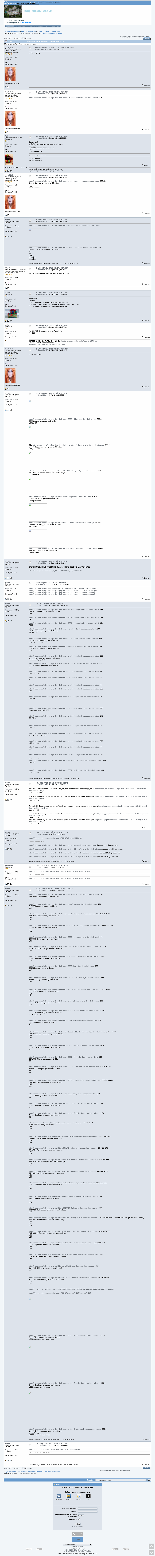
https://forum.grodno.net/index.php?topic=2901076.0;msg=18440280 (55, 838)
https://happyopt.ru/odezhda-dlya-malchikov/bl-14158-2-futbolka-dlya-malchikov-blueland (63, 1278)
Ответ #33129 (42, 395)
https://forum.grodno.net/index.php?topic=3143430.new (47, 344)
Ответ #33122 (42, 138)
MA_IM (7, 268)
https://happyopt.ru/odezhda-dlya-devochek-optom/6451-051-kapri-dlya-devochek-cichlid (63, 548)
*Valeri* (7, 136)
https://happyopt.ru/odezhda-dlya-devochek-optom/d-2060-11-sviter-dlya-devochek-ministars (68, 445)
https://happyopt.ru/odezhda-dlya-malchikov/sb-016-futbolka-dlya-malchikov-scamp (61, 1243)
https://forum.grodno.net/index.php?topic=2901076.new (79, 341)
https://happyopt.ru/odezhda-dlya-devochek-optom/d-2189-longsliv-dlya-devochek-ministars (64, 733)
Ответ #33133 (43, 785)
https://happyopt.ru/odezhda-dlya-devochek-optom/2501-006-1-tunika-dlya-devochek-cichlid (64, 894)
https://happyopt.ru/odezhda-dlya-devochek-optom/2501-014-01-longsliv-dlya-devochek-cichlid (65, 760)
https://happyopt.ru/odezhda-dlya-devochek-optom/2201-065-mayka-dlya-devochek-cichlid (63, 1057)
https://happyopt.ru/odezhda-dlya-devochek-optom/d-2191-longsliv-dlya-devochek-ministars (64, 747)
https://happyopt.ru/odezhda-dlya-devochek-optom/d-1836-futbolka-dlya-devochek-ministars (64, 1113)
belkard (7, 219)
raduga (27, 33)
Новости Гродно (20, 26)
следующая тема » (143, 36)
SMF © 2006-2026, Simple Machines (77, 1550)
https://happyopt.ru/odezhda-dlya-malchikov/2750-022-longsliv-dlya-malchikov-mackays (62, 588)
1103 (17, 38)
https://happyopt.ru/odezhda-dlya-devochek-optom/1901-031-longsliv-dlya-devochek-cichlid (64, 609)
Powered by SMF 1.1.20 (77, 1548)
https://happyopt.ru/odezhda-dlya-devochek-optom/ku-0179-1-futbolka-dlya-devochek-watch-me (65, 947)
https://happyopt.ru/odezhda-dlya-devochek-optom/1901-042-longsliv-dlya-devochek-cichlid (64, 623)
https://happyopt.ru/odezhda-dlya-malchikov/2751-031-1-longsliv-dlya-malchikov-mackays (63, 471)
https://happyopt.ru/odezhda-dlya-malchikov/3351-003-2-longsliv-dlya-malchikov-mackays (63, 1218)
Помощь (29, 26)
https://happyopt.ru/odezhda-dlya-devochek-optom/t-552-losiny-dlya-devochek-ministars (62, 1094)
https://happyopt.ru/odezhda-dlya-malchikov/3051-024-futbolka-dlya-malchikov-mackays (62, 1148)
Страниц (7, 38)
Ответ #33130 (42, 563)
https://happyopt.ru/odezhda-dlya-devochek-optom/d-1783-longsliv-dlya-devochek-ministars (64, 685)
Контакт (77, 1540)
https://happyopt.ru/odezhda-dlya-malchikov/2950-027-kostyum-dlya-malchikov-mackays (63, 1136)
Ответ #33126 (42, 294)
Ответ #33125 (42, 270)
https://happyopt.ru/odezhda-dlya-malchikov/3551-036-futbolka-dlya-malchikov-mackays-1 (63, 1160)
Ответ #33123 (42, 177)
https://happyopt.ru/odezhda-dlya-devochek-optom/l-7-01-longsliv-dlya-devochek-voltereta (63, 646)
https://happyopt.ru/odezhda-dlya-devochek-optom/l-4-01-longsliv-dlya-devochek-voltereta (63, 639)
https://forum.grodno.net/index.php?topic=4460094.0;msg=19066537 (55, 571)
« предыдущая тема (128, 36)
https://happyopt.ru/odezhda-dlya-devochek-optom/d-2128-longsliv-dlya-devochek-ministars (64, 716)
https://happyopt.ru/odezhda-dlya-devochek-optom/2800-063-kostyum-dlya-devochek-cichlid (64, 937)
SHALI (16, 33)
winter (7, 325)
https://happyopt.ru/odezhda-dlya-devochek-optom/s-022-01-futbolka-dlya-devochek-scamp (64, 1335)
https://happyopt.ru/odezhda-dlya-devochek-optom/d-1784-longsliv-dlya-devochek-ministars (64, 656)
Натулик (34, 33)
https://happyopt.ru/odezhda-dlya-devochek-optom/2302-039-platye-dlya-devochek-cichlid (63, 98)
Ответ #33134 (43, 834)
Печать (147, 38)
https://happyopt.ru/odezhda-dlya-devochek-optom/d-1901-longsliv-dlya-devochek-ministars (64, 689)
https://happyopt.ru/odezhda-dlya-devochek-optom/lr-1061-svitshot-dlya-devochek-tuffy (62, 592)
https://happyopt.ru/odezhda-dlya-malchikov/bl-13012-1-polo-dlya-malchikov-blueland (61, 1266)
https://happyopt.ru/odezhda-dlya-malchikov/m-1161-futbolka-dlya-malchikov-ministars (62, 1183)
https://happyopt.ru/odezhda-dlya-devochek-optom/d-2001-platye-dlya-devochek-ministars (63, 853)
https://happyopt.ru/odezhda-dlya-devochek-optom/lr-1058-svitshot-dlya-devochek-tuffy (62, 594)
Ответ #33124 (42, 221)
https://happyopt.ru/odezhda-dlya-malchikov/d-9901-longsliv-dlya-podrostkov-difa (60, 497)
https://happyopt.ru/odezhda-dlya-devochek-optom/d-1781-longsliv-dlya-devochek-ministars (64, 671)
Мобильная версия (77, 1547)
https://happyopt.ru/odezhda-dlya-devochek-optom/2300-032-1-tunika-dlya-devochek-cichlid (64, 978)
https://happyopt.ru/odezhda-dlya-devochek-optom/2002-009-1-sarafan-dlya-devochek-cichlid (65, 1080)
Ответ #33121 (42, 94)
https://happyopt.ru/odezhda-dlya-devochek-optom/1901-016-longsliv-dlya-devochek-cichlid (64, 617)
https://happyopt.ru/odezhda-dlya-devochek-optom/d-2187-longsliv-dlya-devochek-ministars (64, 726)
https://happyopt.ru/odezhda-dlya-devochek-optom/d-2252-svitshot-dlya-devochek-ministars (64, 181)
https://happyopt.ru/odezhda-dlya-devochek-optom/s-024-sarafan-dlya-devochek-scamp (62, 845)
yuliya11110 (9, 47)
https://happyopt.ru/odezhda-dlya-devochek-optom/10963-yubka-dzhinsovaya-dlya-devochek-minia (67, 1032)
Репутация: (8, 57)
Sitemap (88, 1552)
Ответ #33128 (42, 351)
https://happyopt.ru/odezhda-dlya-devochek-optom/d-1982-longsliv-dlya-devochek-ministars (64, 708)
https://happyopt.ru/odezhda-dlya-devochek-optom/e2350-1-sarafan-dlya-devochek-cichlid (63, 247)
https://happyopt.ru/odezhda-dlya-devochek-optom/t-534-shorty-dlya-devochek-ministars (63, 857)
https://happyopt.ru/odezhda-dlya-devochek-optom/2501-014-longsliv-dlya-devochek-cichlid (64, 755)
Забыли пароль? (77, 1527)
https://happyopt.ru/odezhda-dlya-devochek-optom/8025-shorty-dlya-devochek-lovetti (61, 966)
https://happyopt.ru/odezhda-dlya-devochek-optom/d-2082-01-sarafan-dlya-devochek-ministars (65, 849)
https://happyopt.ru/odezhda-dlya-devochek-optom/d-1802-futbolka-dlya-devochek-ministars (64, 956)
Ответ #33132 (43, 606)
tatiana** (8, 292)
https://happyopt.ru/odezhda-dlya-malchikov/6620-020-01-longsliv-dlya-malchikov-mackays (63, 1208)
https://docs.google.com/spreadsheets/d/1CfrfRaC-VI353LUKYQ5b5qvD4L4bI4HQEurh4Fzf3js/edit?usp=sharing (72, 1289)
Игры (35, 26)
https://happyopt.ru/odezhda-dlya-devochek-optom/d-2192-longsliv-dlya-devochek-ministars (64, 741)
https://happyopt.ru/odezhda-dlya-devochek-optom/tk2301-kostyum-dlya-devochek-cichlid (63, 1020)
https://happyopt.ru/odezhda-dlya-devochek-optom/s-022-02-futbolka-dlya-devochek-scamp (64, 989)
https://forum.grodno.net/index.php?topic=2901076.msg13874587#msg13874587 (60, 871)
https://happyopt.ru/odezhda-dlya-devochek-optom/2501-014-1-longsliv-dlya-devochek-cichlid (64, 770)
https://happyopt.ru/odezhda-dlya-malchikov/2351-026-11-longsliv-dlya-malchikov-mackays (63, 1231)
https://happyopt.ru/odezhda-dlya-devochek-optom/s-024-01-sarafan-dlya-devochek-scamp (64, 1001)
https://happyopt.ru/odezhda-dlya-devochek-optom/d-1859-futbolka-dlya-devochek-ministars (64, 1103)
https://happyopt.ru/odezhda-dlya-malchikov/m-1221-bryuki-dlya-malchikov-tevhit (60, 1196)
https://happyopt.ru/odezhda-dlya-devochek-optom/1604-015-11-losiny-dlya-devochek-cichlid (64, 225)
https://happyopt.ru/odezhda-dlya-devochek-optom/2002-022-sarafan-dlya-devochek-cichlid (64, 1067)
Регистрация (55, 26)
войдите (38, 2)
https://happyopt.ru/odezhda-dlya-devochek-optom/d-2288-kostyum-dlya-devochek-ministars (64, 925)
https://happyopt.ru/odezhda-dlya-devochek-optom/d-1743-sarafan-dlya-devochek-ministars (64, 1045)
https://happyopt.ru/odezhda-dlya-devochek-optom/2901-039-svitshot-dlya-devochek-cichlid (64, 914)
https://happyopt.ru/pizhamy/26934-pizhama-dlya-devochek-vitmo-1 (55, 1123)
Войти (48, 26)
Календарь (41, 26)
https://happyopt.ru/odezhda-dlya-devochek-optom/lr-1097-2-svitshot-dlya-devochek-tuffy (63, 590)
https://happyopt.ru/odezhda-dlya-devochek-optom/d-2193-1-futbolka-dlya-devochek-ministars (65, 1011)
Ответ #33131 (42, 584)
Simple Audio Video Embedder (74, 1552)
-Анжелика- (9, 865)
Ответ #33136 (41, 890)
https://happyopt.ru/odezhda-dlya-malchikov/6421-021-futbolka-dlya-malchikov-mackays (62, 1171)
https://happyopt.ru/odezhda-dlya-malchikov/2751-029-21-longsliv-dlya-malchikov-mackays (63, 1254)
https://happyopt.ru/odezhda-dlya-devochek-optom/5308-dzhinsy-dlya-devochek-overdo (62, 419)
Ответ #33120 (41, 49)
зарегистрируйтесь (53, 2)
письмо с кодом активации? (28, 4)
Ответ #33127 (42, 327)
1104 (20, 38)
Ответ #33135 (43, 867)
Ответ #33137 (42, 1445)
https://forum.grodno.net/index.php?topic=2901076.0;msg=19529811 (55, 1449)
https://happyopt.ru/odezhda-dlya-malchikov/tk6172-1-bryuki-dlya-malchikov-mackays (61, 523)
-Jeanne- (22, 33)
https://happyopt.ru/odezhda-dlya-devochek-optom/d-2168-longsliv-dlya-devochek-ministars (64, 677)
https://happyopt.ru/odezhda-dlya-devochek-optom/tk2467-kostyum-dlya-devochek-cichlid (63, 904)
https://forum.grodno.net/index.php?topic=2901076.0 (46, 171)
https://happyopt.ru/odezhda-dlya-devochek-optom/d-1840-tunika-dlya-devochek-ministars (63, 664)
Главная (10, 26)
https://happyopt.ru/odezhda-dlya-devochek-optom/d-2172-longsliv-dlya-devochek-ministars (64, 697)
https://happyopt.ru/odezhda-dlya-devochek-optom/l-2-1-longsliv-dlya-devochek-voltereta (63, 629)
